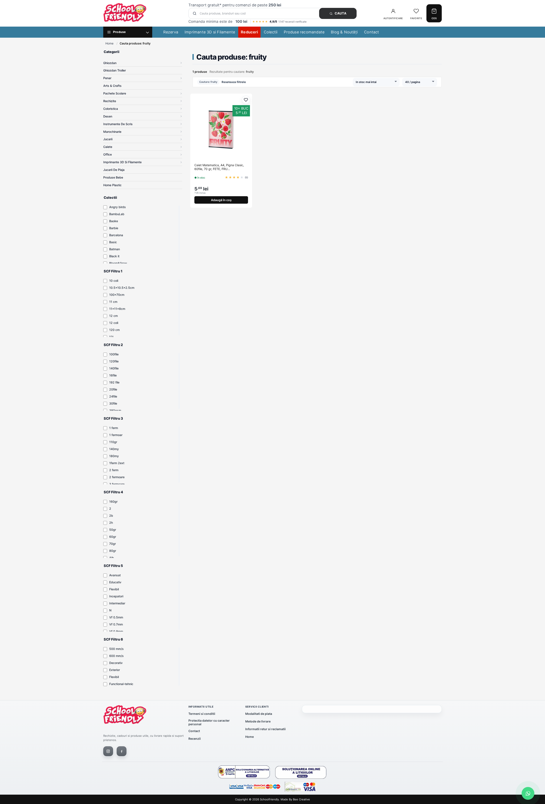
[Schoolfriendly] (124, 715)
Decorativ (116, 663)
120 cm (114, 330)
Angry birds (117, 207)
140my (114, 449)
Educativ (115, 582)
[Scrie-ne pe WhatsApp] (528, 793)
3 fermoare (117, 484)
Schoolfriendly (269, 799)
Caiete (107, 147)
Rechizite (109, 101)
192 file (114, 382)
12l (111, 337)
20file (113, 389)
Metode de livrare (258, 721)
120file (114, 361)
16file (113, 375)
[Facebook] (121, 751)
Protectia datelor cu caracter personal (209, 722)
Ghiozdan (109, 63)
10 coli (113, 280)
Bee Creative (301, 799)
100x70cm (116, 294)
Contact (371, 32)
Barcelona (116, 235)
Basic (113, 242)
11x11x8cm (117, 308)
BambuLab (116, 214)
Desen (107, 116)
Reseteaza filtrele (234, 82)
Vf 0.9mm (116, 631)
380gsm (115, 410)
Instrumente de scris (118, 124)
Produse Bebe (113, 177)
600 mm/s (116, 656)
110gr (113, 442)
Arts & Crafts (112, 85)
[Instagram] (108, 751)
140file (114, 368)
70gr (112, 543)
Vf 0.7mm (116, 624)
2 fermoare (117, 477)
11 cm (113, 301)
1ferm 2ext (116, 463)
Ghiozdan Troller (114, 70)
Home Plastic (112, 185)
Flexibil (114, 589)
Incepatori (116, 596)
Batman (114, 249)
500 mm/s (116, 649)
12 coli (113, 323)
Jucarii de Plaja (114, 170)
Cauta (340, 13)
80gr (112, 550)
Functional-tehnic (121, 684)
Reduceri (249, 32)
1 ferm (113, 428)
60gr (112, 536)
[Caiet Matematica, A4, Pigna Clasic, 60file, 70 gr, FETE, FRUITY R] (221, 130)
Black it (114, 256)
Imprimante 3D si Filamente (210, 32)
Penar (107, 78)
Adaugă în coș (221, 200)
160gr (113, 501)
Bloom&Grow (118, 263)
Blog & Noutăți (344, 32)
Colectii (271, 32)
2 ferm (113, 470)
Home (109, 43)
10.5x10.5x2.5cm (121, 287)
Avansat (115, 575)
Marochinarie (112, 131)
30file (113, 403)
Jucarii (107, 139)
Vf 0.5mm (116, 617)
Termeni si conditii (201, 713)
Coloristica (110, 108)
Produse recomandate (304, 32)
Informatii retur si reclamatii (265, 729)
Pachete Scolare (114, 93)
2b (111, 515)
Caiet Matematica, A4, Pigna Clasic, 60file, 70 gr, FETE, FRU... (219, 167)
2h (111, 522)
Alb (111, 557)
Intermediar (117, 603)
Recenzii (194, 738)
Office (107, 154)
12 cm (113, 316)
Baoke (113, 221)
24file (113, 396)
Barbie (113, 228)
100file (114, 354)
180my (114, 456)
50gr (112, 529)
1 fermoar (115, 435)
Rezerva (170, 32)
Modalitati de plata (258, 713)
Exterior (114, 670)
